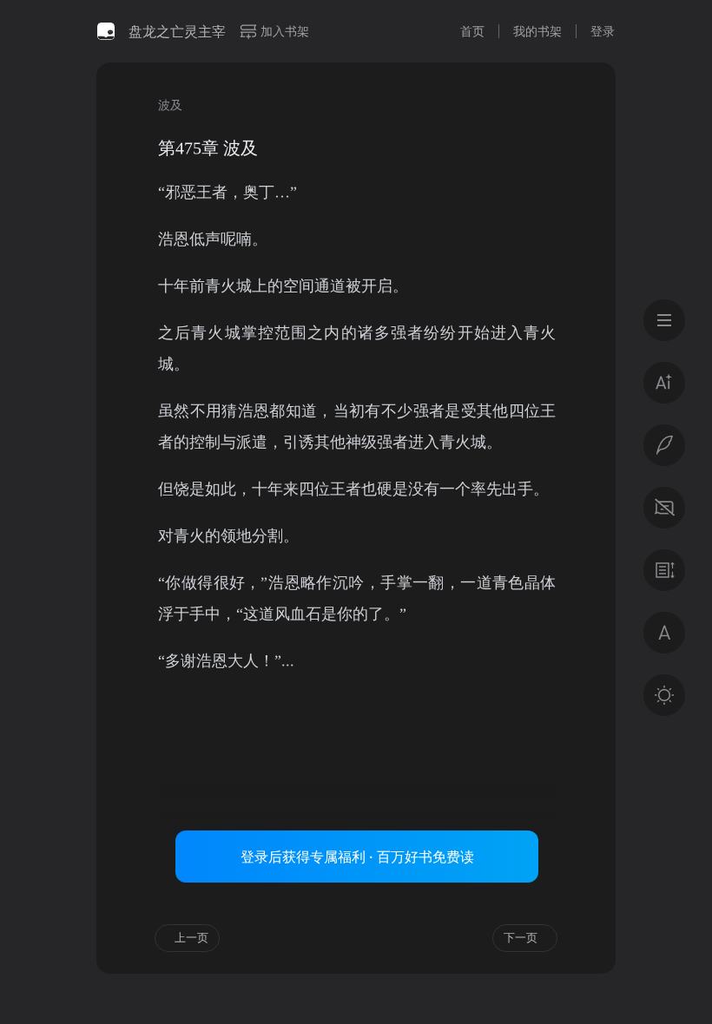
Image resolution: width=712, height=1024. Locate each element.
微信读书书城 (106, 31)
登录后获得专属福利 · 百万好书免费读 (357, 856)
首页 (472, 30)
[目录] (664, 320)
